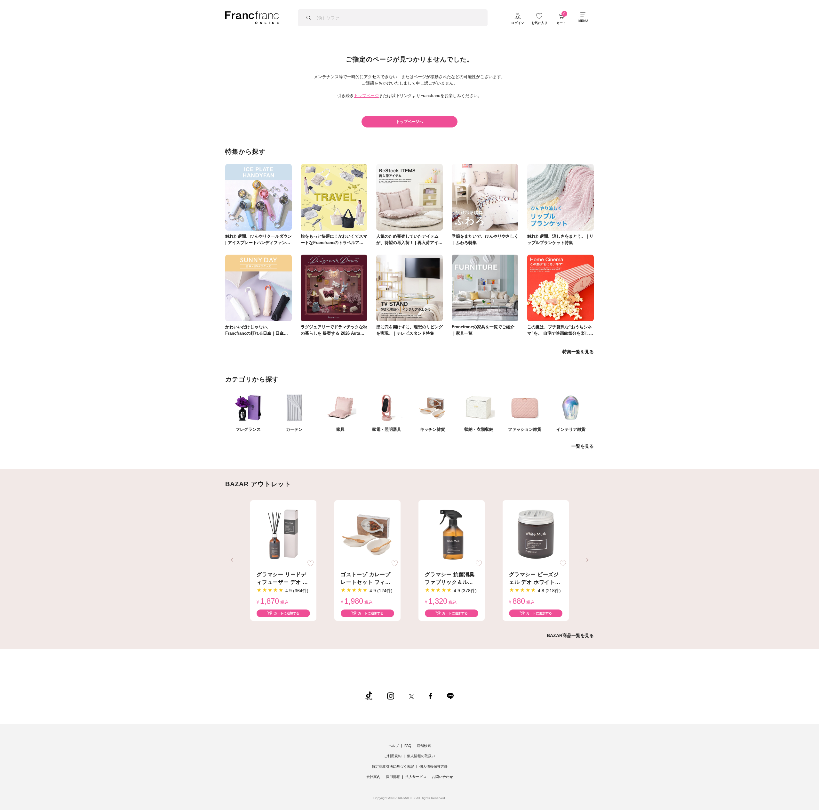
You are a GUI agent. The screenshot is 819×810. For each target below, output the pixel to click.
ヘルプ (393, 746)
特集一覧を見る (578, 351)
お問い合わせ (442, 777)
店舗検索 (424, 746)
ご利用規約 (393, 756)
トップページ (366, 95)
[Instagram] (390, 696)
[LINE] (450, 696)
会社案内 (373, 777)
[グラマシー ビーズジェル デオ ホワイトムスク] (535, 535)
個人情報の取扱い (421, 756)
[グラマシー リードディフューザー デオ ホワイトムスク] (283, 535)
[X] (411, 696)
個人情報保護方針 (433, 766)
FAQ (407, 746)
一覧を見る (582, 446)
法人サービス (415, 777)
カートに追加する (286, 613)
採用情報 (393, 777)
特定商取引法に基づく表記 (393, 766)
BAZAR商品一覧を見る (570, 635)
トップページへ (409, 121)
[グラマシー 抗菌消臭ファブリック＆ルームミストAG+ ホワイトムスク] (451, 535)
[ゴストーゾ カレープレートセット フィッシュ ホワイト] (367, 535)
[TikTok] (368, 696)
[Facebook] (430, 696)
